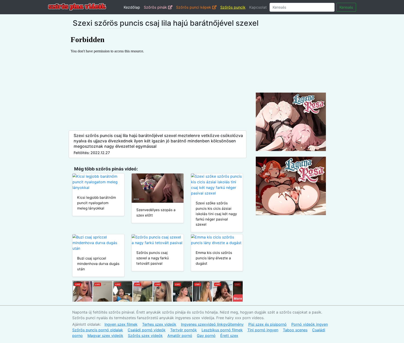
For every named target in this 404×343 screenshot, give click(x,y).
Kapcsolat (258, 7)
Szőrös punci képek (194, 7)
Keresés (346, 7)
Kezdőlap (132, 7)
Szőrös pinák (156, 7)
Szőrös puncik (232, 7)
